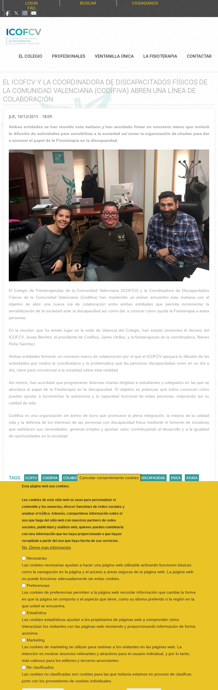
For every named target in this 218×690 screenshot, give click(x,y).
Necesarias (37, 544)
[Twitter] (16, 13)
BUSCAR (88, 3)
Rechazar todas (144, 678)
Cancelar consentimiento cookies (109, 464)
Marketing (36, 626)
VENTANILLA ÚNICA (114, 56)
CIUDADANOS (145, 3)
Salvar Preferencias (43, 678)
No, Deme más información (46, 533)
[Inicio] (43, 36)
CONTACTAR (199, 56)
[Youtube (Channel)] (34, 13)
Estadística (36, 599)
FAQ (31, 8)
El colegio (30, 56)
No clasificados (40, 653)
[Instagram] (25, 13)
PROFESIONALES (68, 56)
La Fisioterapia (160, 56)
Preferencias (38, 571)
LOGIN (31, 3)
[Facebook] (7, 13)
